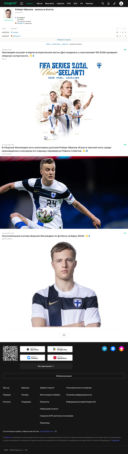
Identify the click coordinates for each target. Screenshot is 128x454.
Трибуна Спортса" (47, 388)
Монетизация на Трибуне (50, 395)
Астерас (15, 32)
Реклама (25, 395)
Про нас (6, 388)
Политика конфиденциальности (79, 395)
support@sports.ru (47, 431)
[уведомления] (109, 4)
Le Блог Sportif (7, 154)
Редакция (7, 395)
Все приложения (45, 366)
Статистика (56, 44)
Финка (4, 59)
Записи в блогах (76, 44)
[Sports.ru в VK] (113, 349)
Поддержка (26, 402)
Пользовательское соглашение (79, 388)
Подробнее (115, 440)
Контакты (7, 402)
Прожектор (44, 402)
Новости (65, 44)
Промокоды (45, 423)
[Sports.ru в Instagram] (122, 349)
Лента (48, 44)
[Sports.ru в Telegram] (105, 349)
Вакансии (25, 388)
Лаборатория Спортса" (49, 409)
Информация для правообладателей (81, 402)
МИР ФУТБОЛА (7, 239)
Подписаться (8, 20)
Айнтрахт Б (20, 23)
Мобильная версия (64, 376)
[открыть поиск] (103, 4)
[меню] (22, 3)
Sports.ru (8, 437)
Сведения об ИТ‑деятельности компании (56, 416)
